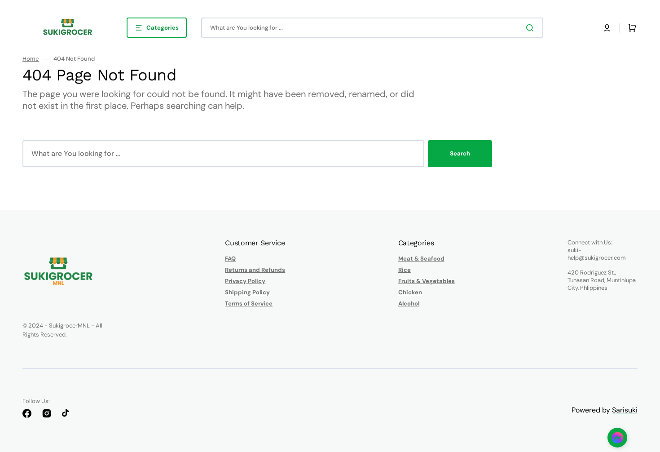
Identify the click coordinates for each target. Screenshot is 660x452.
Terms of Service (249, 303)
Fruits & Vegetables (426, 281)
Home (30, 58)
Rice (404, 270)
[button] (607, 28)
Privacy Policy (245, 281)
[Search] (531, 28)
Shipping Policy (247, 292)
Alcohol (408, 303)
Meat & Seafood (421, 258)
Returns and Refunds (255, 270)
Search (460, 153)
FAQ (230, 258)
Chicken (410, 292)
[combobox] (372, 28)
